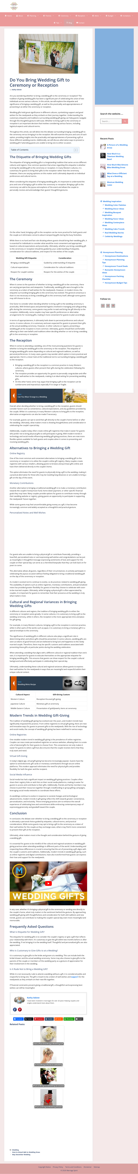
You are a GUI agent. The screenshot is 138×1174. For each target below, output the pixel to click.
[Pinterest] (20, 1010)
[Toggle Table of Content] (74, 150)
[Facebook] (15, 1010)
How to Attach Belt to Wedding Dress (26, 1152)
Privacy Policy (58, 1167)
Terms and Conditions (73, 1167)
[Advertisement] (90, 6)
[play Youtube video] (48, 883)
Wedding (15, 1150)
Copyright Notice (44, 1167)
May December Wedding (21, 1155)
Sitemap (97, 1167)
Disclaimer (88, 1167)
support (74, 977)
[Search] (125, 121)
